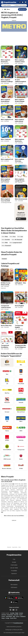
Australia (12, 613)
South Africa (13, 618)
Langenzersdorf (15, 242)
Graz (13, 236)
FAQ (14, 559)
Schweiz (3, 614)
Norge (3, 618)
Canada (21, 613)
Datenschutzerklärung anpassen (14, 626)
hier (13, 483)
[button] (22, 2)
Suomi (20, 614)
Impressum (14, 573)
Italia (14, 616)
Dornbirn (6, 239)
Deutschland (10, 614)
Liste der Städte (14, 568)
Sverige (7, 618)
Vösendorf (6, 245)
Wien (5, 236)
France (3, 616)
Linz (20, 236)
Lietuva (17, 616)
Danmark (16, 614)
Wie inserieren (14, 584)
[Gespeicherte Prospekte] (19, 2)
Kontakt (14, 562)
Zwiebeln (4, 258)
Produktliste (14, 570)
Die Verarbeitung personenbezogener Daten (14, 632)
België (16, 613)
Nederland (22, 616)
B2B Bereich (14, 587)
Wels (5, 242)
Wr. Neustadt (17, 239)
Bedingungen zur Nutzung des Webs (14, 629)
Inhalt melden (14, 565)
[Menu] (25, 2)
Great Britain (9, 616)
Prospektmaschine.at (18, 622)
